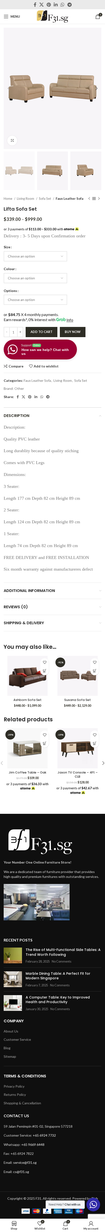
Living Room (26, 198)
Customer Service (17, 1039)
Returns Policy (15, 1094)
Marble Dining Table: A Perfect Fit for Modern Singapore (58, 976)
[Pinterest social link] (48, 4)
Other (19, 388)
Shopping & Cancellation (22, 1103)
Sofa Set (45, 198)
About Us (11, 1031)
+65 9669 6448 (32, 1144)
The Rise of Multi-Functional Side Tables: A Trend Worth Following (63, 952)
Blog (7, 1048)
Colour (9, 269)
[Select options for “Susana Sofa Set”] (94, 671)
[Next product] (98, 198)
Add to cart (41, 332)
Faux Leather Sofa (69, 198)
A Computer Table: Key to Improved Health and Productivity (58, 1000)
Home (8, 198)
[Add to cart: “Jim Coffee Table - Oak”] (44, 743)
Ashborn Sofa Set (27, 700)
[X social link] (41, 4)
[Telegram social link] (69, 4)
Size (7, 247)
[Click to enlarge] (12, 140)
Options (10, 291)
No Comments (61, 961)
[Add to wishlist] (44, 662)
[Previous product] (89, 198)
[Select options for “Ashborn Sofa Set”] (44, 671)
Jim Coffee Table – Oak (27, 772)
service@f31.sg (25, 1162)
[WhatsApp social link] (62, 4)
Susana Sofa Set (77, 700)
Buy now (73, 332)
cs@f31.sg (21, 1172)
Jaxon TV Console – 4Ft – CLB (78, 774)
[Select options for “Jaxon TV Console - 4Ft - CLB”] (94, 743)
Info (69, 319)
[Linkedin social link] (55, 4)
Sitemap (10, 1056)
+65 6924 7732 (44, 1135)
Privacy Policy (14, 1086)
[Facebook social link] (35, 4)
